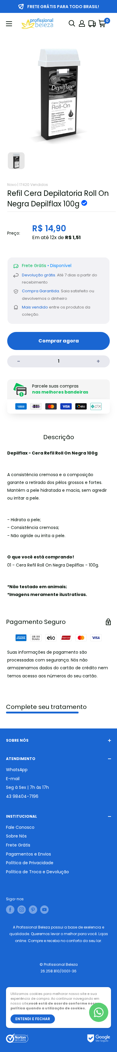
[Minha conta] (82, 23)
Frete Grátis (18, 845)
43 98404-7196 (22, 796)
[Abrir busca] (72, 23)
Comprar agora (58, 340)
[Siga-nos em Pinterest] (33, 909)
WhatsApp (17, 770)
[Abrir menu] (9, 23)
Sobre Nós (16, 836)
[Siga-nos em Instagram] (21, 909)
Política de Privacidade (29, 863)
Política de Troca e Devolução (37, 872)
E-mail (13, 779)
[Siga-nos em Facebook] (10, 909)
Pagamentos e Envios (28, 854)
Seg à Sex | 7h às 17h (27, 787)
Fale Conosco (20, 827)
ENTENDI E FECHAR (32, 1018)
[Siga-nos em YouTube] (44, 909)
